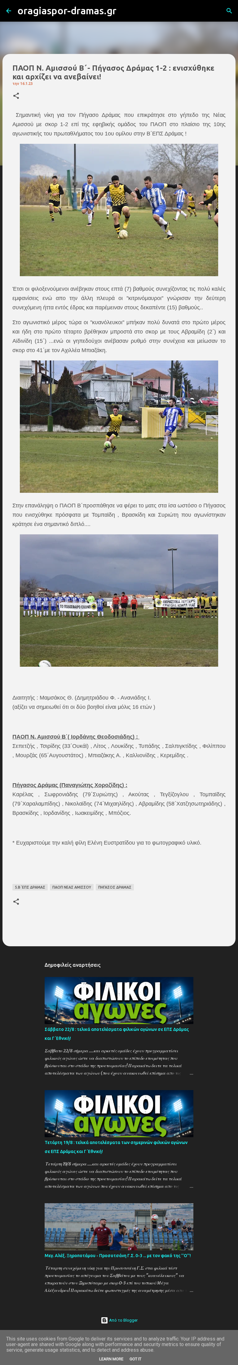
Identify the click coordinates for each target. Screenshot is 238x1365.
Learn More (111, 1359)
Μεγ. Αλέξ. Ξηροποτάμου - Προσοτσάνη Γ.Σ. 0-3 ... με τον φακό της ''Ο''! (118, 1255)
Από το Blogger (123, 1320)
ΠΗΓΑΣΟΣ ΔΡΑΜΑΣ (114, 887)
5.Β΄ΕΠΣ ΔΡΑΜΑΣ (30, 887)
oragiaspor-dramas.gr (67, 10)
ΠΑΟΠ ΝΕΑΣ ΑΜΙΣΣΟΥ (71, 887)
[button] (16, 96)
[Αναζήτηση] (125, 10)
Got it (135, 1359)
